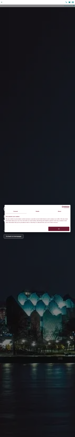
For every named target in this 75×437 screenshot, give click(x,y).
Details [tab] (37, 211)
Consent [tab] (15, 211)
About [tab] (59, 211)
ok (58, 228)
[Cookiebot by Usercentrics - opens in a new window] (63, 207)
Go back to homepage (13, 236)
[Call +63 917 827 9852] (67, 2)
